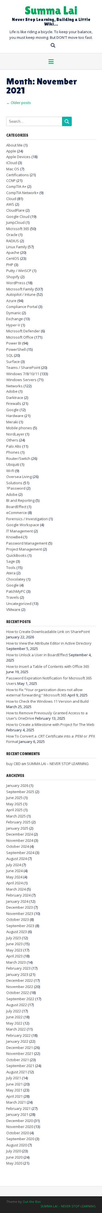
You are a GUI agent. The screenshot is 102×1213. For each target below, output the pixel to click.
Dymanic (13, 312)
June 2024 (14, 870)
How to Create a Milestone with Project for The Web (50, 724)
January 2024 (17, 901)
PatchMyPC (16, 591)
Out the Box (32, 1201)
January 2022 (17, 1041)
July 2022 (13, 1011)
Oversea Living (19, 476)
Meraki (12, 421)
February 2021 (18, 1108)
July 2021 (13, 1077)
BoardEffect (16, 506)
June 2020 (14, 1157)
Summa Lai (51, 10)
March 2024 (16, 889)
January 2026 (17, 785)
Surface (13, 361)
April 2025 (14, 809)
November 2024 (19, 840)
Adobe (12, 391)
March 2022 (16, 1029)
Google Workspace (22, 524)
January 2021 (17, 1114)
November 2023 (19, 913)
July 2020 (13, 1150)
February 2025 (18, 822)
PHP (9, 264)
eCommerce (16, 512)
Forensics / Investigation (27, 518)
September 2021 (20, 1065)
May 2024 (14, 877)
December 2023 (19, 907)
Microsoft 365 (17, 228)
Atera (11, 572)
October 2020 (17, 1132)
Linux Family (16, 246)
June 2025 (14, 797)
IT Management (19, 531)
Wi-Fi (10, 470)
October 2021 (17, 1059)
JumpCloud (15, 222)
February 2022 (18, 1035)
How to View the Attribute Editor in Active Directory (49, 643)
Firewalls (13, 403)
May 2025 (14, 803)
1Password (16, 488)
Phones (13, 452)
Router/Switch (18, 458)
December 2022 (19, 980)
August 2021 (16, 1071)
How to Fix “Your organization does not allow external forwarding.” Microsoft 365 (44, 692)
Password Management (26, 543)
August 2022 (16, 1004)
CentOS (12, 258)
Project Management (24, 549)
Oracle (12, 234)
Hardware (15, 415)
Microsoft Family (20, 289)
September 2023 (20, 925)
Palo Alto (13, 446)
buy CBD (13, 763)
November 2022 (19, 986)
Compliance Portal (21, 306)
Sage (10, 561)
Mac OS (12, 168)
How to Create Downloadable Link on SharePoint (48, 631)
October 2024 (17, 846)
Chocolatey (16, 579)
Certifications (17, 174)
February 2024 (18, 895)
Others (12, 440)
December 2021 (19, 1047)
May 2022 (14, 1023)
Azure (11, 300)
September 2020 (20, 1138)
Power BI (13, 343)
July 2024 (13, 864)
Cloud (11, 198)
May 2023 (14, 950)
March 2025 (16, 816)
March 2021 (16, 1102)
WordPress (16, 282)
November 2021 (19, 1053)
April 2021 (14, 1096)
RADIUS (12, 240)
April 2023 (14, 956)
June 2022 (14, 1016)
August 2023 (16, 931)
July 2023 (13, 937)
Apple (11, 151)
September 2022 (20, 998)
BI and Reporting (20, 500)
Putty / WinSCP (18, 270)
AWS (10, 204)
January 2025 (17, 828)
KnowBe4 (14, 536)
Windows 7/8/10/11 (22, 373)
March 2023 (16, 962)
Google (12, 409)
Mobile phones (19, 427)
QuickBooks (16, 555)
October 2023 (17, 919)
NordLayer (15, 434)
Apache (12, 252)
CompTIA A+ (16, 186)
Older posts (18, 102)
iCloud (11, 162)
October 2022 (17, 992)
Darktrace (14, 397)
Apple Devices (18, 156)
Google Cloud (17, 216)
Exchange (14, 318)
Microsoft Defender (23, 330)
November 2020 (19, 1126)
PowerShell (16, 349)
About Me (14, 145)
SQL (9, 355)
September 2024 (20, 852)
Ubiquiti (12, 464)
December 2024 (19, 834)
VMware (13, 609)
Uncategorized (18, 603)
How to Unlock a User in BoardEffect (37, 654)
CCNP (11, 180)
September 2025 (20, 791)
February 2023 (18, 968)
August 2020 (16, 1145)
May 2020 (14, 1163)
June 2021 (14, 1084)
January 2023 (17, 974)
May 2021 (14, 1090)
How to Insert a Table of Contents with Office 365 (47, 666)
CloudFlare (15, 210)
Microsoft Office (19, 337)
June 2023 (14, 943)
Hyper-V (13, 325)
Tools (11, 567)
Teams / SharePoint (23, 367)
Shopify (13, 276)
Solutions (14, 482)
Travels (12, 597)
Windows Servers (21, 379)
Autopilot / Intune (21, 294)
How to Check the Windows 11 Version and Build (47, 701)
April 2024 (14, 882)
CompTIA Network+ (22, 192)
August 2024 (16, 858)
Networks (14, 385)
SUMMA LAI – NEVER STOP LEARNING (58, 763)
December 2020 (19, 1120)
